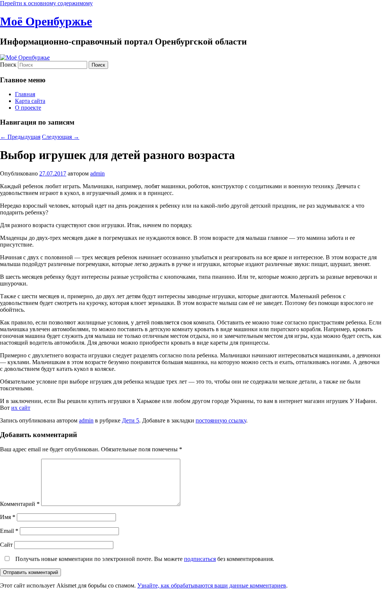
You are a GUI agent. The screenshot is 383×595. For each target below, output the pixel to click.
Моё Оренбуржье (46, 21)
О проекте (28, 107)
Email (9, 531)
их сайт (20, 408)
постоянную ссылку (221, 420)
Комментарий (20, 504)
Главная (25, 94)
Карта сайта (30, 101)
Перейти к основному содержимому (46, 3)
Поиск (8, 64)
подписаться (200, 559)
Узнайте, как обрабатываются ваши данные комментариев (211, 585)
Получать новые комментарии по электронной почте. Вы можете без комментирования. (144, 559)
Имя (7, 517)
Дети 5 (130, 420)
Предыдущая (20, 137)
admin (97, 173)
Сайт (6, 544)
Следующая (60, 137)
